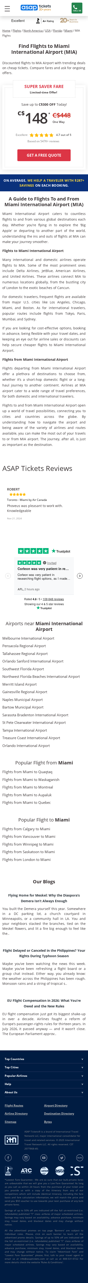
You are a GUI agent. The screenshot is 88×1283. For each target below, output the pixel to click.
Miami (68, 31)
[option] (44, 505)
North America (33, 31)
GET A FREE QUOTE (44, 155)
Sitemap (10, 1122)
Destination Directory (59, 1113)
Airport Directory (56, 1105)
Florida (57, 31)
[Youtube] (44, 1157)
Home (6, 31)
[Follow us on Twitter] (61, 1157)
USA (48, 31)
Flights (17, 31)
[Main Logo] (36, 8)
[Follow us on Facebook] (8, 1157)
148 (36, 117)
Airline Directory (16, 1113)
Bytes (48, 1122)
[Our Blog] (79, 1157)
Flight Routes (14, 1105)
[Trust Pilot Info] (69, 21)
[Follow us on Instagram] (26, 1157)
